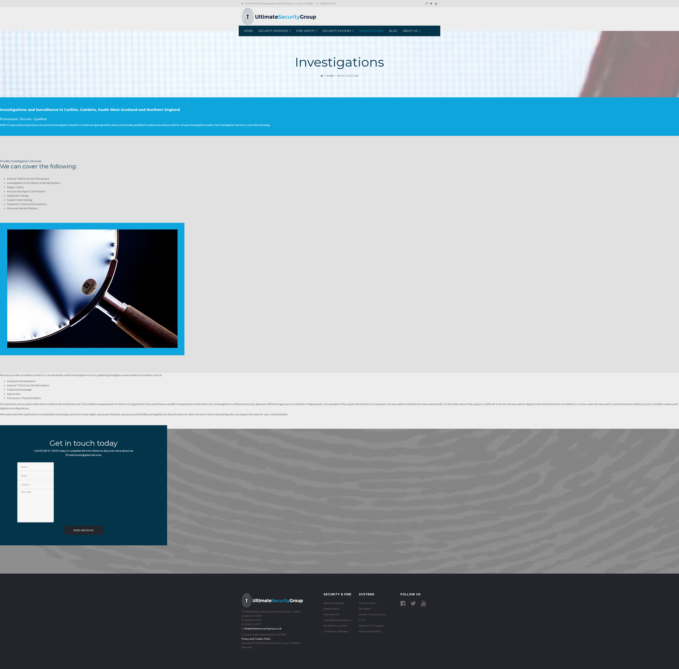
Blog (393, 31)
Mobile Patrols (332, 608)
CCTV (362, 619)
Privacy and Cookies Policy (256, 638)
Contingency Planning (336, 631)
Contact (251, 41)
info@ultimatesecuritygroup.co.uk (263, 628)
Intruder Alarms (367, 603)
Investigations (371, 31)
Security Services (273, 31)
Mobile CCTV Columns (371, 625)
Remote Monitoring (370, 631)
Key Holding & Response (337, 619)
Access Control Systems (372, 614)
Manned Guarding (333, 603)
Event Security (332, 614)
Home (248, 31)
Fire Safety (305, 31)
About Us (410, 31)
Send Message (83, 530)
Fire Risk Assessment (335, 625)
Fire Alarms (365, 608)
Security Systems (337, 31)
